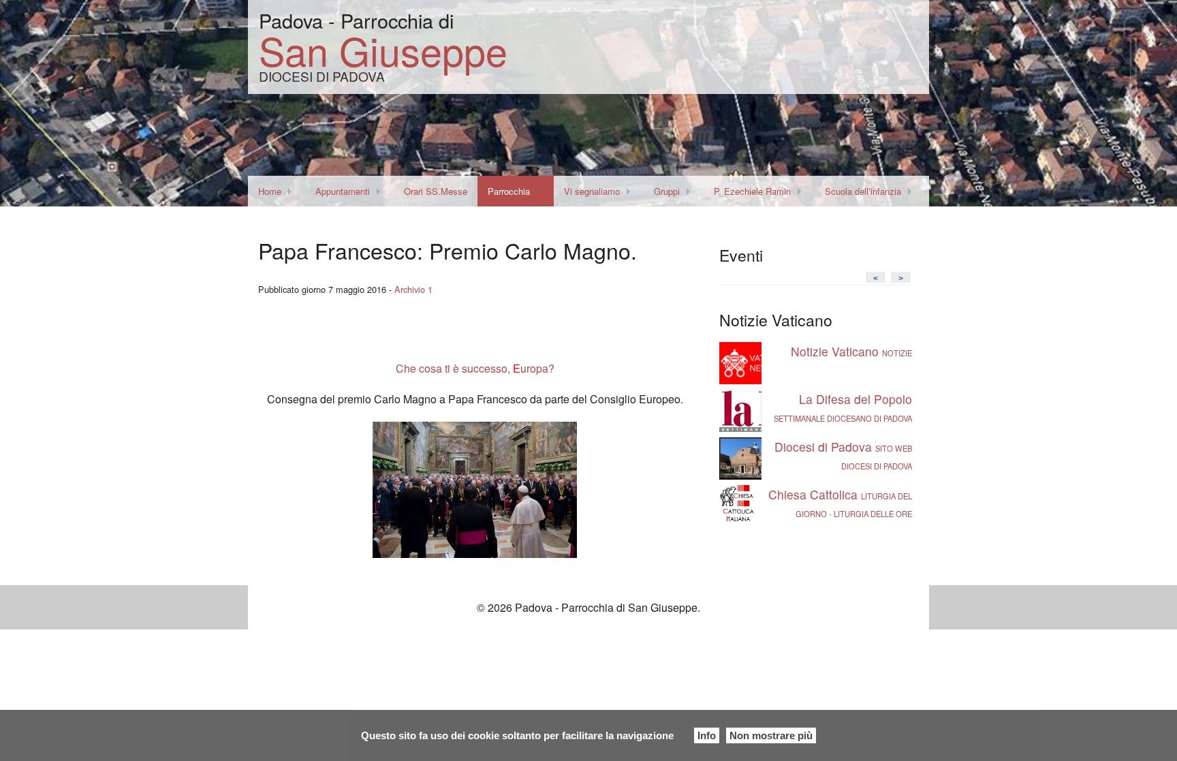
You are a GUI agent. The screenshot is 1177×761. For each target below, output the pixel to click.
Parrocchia (509, 191)
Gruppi (667, 191)
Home (269, 191)
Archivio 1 (413, 289)
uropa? (537, 368)
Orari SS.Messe (435, 191)
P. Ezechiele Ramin (752, 191)
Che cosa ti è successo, (453, 368)
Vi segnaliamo (592, 191)
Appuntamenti (342, 191)
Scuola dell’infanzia (863, 191)
